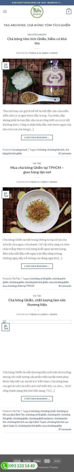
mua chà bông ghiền (59, 282)
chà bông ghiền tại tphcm (41, 418)
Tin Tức (37, 163)
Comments (65, 153)
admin (54, 53)
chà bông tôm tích (55, 149)
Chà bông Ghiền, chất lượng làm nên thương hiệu (37, 302)
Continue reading (37, 137)
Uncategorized (37, 34)
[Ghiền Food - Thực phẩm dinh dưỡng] (37, 11)
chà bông (41, 149)
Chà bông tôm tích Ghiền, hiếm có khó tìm (37, 41)
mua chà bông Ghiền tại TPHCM (18, 285)
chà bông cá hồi (48, 411)
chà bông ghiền (16, 282)
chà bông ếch (53, 414)
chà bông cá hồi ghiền (41, 278)
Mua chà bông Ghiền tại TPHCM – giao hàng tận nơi (37, 169)
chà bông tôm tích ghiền (36, 282)
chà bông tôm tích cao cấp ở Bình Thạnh (26, 422)
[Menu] (5, 11)
